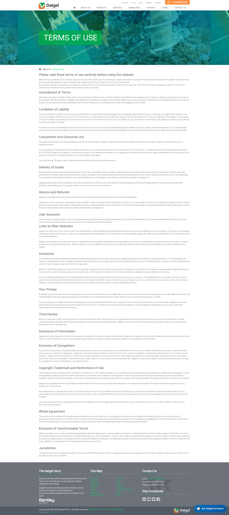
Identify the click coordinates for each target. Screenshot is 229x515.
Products (101, 8)
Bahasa (158, 2)
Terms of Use (105, 509)
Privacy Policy (118, 509)
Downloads (134, 8)
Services (117, 8)
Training (119, 487)
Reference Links (97, 495)
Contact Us (180, 8)
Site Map (96, 471)
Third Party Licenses (124, 490)
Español (149, 2)
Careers (94, 490)
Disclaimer (93, 509)
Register (125, 2)
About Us (85, 8)
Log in (133, 2)
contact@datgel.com (156, 479)
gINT (118, 481)
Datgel (119, 478)
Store (165, 8)
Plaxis (118, 484)
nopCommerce (54, 512)
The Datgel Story (50, 471)
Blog (141, 2)
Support (151, 8)
